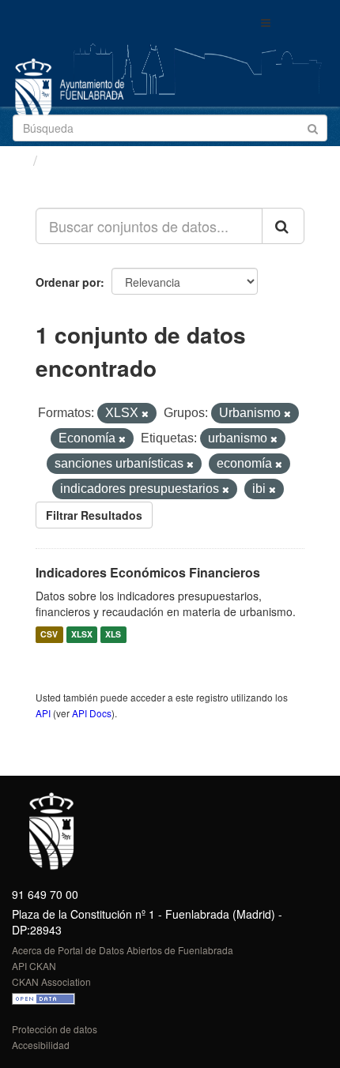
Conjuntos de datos (111, 160)
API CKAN (34, 965)
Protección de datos (54, 1029)
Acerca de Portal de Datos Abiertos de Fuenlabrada (122, 950)
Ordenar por (68, 282)
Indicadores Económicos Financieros (148, 572)
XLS (113, 635)
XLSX (82, 635)
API (43, 713)
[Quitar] (145, 414)
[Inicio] (18, 159)
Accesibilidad (41, 1044)
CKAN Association (51, 981)
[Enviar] (312, 127)
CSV (49, 635)
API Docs (91, 713)
